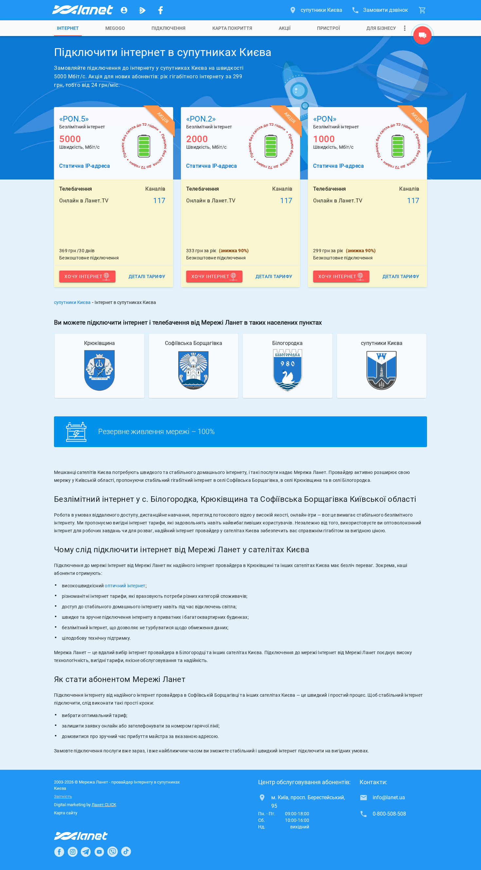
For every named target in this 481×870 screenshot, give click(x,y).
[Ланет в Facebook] (59, 851)
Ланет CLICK (104, 804)
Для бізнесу (381, 28)
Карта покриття (232, 28)
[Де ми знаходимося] (422, 37)
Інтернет (68, 28)
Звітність (63, 796)
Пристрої (328, 28)
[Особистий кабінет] (124, 10)
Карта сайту (65, 812)
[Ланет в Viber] (112, 851)
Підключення (168, 28)
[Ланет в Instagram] (72, 851)
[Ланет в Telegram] (85, 851)
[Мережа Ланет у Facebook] (160, 10)
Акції (285, 28)
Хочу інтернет (83, 276)
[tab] (68, 28)
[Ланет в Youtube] (99, 851)
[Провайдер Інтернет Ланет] (88, 836)
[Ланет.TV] (142, 10)
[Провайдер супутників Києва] (82, 10)
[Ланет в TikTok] (126, 851)
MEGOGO (115, 28)
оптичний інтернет (125, 585)
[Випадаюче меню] (405, 28)
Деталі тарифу (147, 276)
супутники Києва (72, 302)
